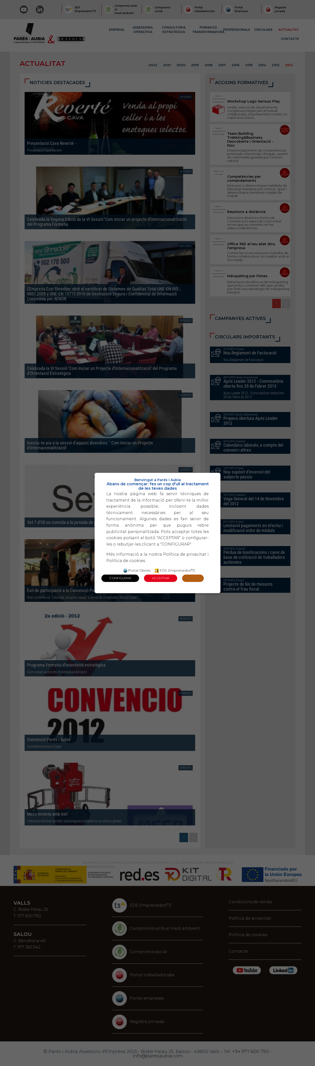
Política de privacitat (184, 554)
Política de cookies (125, 560)
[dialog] (157, 533)
